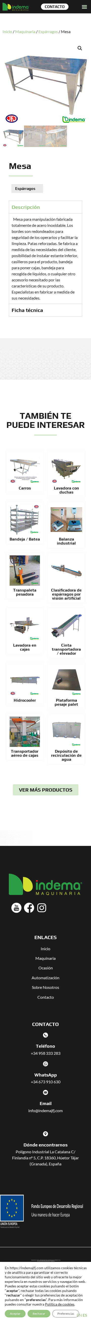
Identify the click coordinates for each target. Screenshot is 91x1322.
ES (85, 1315)
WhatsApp (45, 1075)
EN (79, 1315)
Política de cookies (59, 1304)
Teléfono (45, 1046)
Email (46, 1103)
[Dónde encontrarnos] (45, 1133)
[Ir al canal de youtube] (16, 908)
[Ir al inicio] (16, 7)
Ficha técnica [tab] (27, 310)
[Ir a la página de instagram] (42, 908)
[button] (84, 7)
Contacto (45, 997)
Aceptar (15, 1313)
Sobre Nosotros (45, 987)
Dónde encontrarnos (45, 1144)
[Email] (45, 1092)
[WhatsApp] (45, 1063)
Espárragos (48, 31)
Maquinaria (25, 31)
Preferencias (65, 1313)
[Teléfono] (45, 1035)
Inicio (7, 31)
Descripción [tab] (26, 207)
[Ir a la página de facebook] (29, 908)
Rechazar (39, 1313)
